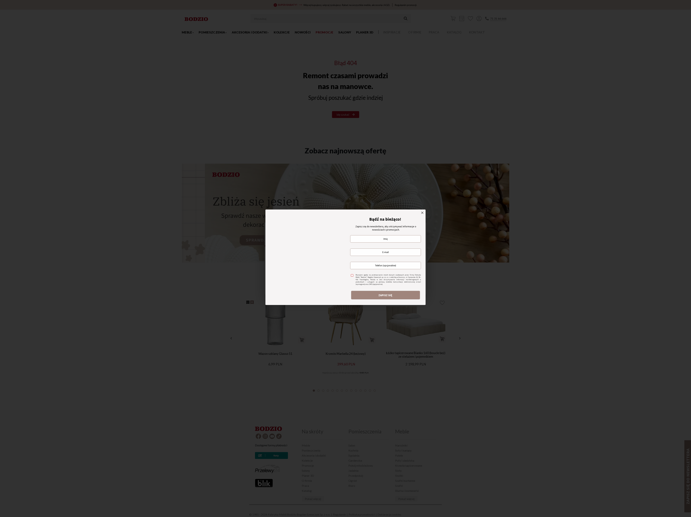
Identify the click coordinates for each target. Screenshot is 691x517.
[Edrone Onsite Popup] (345, 258)
